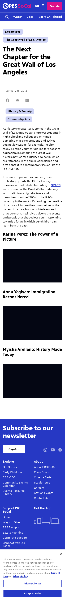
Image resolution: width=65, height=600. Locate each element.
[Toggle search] (7, 17)
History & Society (20, 111)
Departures (12, 31)
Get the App (42, 508)
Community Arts (19, 119)
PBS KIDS (9, 477)
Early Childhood (50, 17)
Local (30, 17)
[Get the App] (47, 521)
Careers (39, 487)
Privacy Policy (20, 576)
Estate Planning (13, 532)
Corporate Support (15, 537)
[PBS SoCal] (17, 6)
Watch (18, 17)
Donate (55, 6)
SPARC (55, 185)
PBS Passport (11, 527)
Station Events (43, 493)
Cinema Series (43, 477)
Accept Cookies (32, 593)
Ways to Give (11, 522)
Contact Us (41, 498)
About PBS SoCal (45, 467)
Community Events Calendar (15, 484)
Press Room (41, 472)
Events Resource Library (14, 492)
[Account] (43, 6)
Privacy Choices (32, 583)
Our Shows (10, 467)
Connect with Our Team (14, 544)
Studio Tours (42, 482)
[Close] (61, 554)
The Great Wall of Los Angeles (25, 39)
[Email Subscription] (37, 6)
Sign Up (13, 449)
